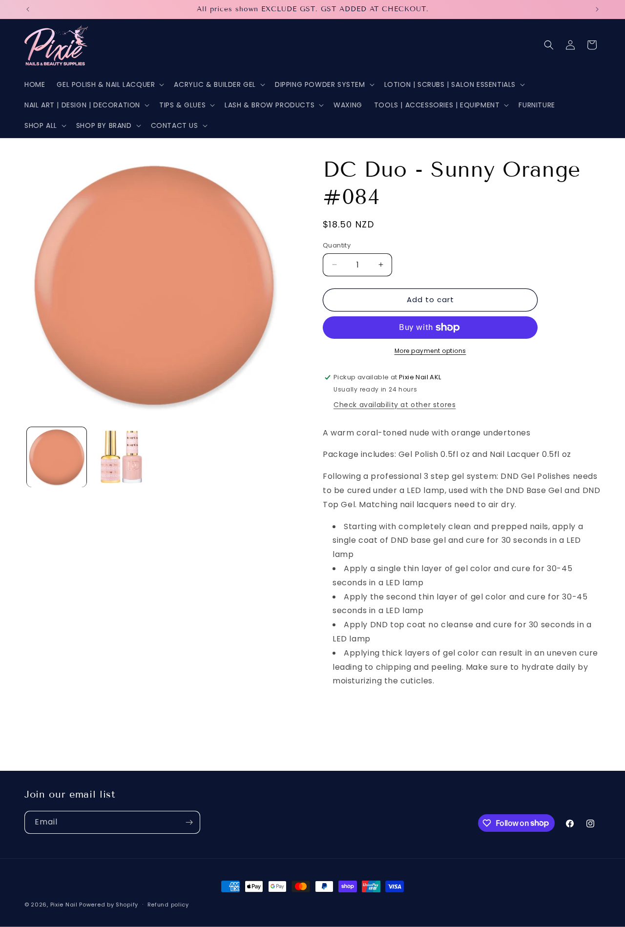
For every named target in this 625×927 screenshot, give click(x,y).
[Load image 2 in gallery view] (121, 457)
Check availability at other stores (394, 405)
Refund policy (168, 904)
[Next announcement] (597, 9)
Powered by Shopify (108, 904)
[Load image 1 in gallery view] (56, 457)
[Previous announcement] (28, 9)
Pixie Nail (64, 904)
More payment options (430, 351)
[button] (109, 84)
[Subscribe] (189, 822)
